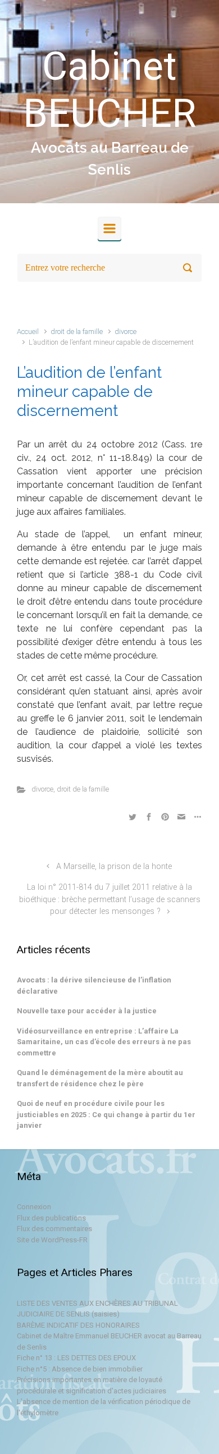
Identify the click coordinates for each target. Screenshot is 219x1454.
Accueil (28, 331)
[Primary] (109, 228)
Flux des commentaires (54, 1228)
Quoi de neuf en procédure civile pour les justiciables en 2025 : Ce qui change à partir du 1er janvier (106, 1114)
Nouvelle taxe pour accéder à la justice (87, 1011)
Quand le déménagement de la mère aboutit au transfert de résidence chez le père (100, 1078)
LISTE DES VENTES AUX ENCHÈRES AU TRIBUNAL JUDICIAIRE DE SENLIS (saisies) (97, 1309)
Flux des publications (51, 1218)
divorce (125, 331)
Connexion (34, 1206)
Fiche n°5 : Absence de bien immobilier (80, 1369)
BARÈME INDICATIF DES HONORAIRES (78, 1325)
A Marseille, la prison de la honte (114, 866)
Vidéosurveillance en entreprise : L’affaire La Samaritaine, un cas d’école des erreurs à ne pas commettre (104, 1042)
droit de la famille (77, 331)
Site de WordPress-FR (52, 1240)
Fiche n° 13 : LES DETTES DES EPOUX (76, 1358)
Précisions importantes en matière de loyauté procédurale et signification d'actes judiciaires (91, 1385)
